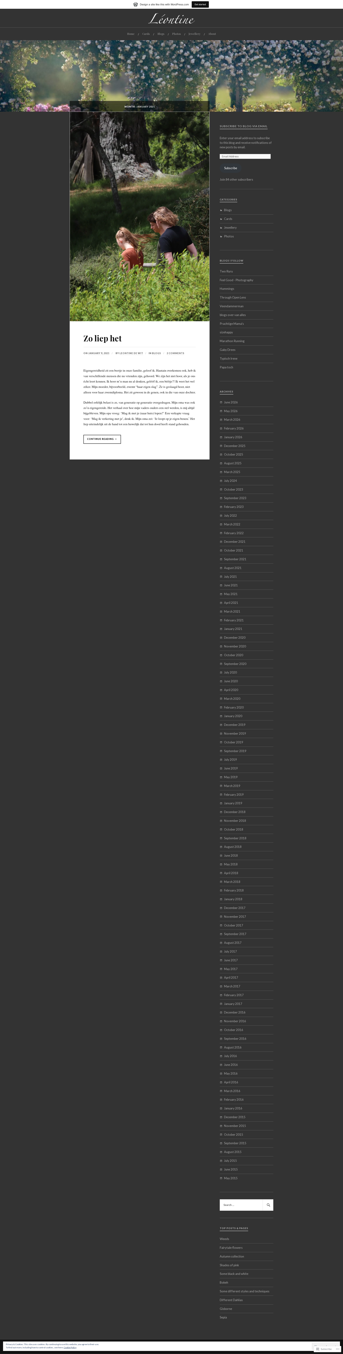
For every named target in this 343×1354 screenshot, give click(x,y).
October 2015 (233, 1134)
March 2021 (232, 611)
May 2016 (231, 1073)
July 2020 (230, 672)
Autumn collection (232, 1256)
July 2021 (230, 576)
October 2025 (233, 454)
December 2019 (234, 725)
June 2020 (231, 681)
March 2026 (232, 419)
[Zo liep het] (139, 320)
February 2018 (234, 890)
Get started (200, 4)
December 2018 (234, 812)
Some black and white (234, 1274)
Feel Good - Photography (236, 280)
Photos (176, 34)
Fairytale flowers (231, 1247)
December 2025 (234, 446)
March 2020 (232, 698)
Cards (146, 34)
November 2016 (235, 1021)
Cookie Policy (70, 1347)
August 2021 (233, 568)
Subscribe (230, 168)
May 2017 (231, 969)
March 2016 (232, 1091)
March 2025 (232, 472)
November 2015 (235, 1126)
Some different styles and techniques (244, 1291)
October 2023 (233, 489)
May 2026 (231, 411)
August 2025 (233, 463)
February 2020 (234, 707)
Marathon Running (232, 341)
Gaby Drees (227, 350)
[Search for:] (246, 1205)
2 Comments (175, 353)
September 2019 (235, 751)
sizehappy (226, 332)
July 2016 (230, 1056)
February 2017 (234, 995)
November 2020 (235, 646)
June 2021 (231, 585)
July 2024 (230, 481)
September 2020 (235, 664)
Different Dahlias (231, 1300)
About (212, 34)
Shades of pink (229, 1265)
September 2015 (235, 1143)
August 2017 (233, 943)
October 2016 (233, 1030)
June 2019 (231, 768)
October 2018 (233, 829)
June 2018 (231, 855)
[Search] (268, 1205)
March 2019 (232, 786)
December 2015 (234, 1117)
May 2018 (231, 864)
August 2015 (233, 1152)
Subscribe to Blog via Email (244, 126)
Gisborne (226, 1309)
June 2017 (231, 960)
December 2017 (234, 908)
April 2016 (231, 1082)
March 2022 (232, 524)
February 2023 (234, 507)
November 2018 (235, 821)
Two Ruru (226, 271)
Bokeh (224, 1282)
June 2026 (231, 402)
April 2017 (231, 977)
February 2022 (234, 533)
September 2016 (235, 1038)
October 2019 (233, 742)
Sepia (223, 1317)
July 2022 (230, 515)
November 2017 (235, 916)
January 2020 (233, 716)
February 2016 (234, 1099)
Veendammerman (231, 306)
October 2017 (233, 925)
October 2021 (233, 550)
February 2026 (234, 428)
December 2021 (234, 541)
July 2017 (230, 951)
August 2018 (233, 847)
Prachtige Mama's (232, 324)
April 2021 (231, 603)
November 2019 (235, 733)
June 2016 (231, 1065)
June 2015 (231, 1169)
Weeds (224, 1239)
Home (131, 34)
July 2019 (230, 759)
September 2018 (235, 838)
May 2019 (231, 777)
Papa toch (226, 367)
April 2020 (231, 690)
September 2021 (235, 559)
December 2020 (234, 637)
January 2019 (233, 803)
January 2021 (233, 629)
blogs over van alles (233, 315)
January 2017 (233, 1004)
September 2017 (235, 934)
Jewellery (194, 34)
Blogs (161, 34)
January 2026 (233, 437)
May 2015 (231, 1178)
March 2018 (232, 882)
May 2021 (231, 594)
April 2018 (231, 873)
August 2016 (233, 1047)
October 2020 (233, 655)
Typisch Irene (228, 358)
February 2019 (234, 794)
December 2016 (234, 1012)
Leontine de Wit (131, 353)
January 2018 (233, 899)
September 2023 (235, 498)
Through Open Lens (233, 297)
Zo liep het (102, 338)
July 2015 (230, 1160)
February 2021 (234, 620)
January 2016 (233, 1108)
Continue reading (98, 440)
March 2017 (232, 986)
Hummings (227, 288)
